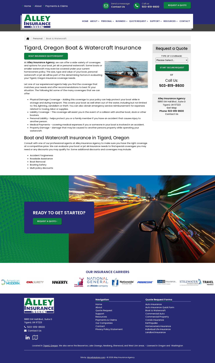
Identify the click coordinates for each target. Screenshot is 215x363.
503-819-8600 (150, 6)
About (38, 6)
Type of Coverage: (171, 56)
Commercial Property (157, 316)
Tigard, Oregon (50, 345)
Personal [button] (106, 21)
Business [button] (121, 21)
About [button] (94, 21)
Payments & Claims (56, 6)
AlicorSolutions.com (96, 357)
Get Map (172, 107)
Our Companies (104, 322)
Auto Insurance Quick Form (159, 307)
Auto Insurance (153, 304)
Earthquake (151, 322)
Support (100, 313)
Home (27, 6)
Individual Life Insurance (158, 329)
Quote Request (104, 310)
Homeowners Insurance (158, 326)
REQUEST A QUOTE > (47, 221)
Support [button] (155, 21)
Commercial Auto (155, 313)
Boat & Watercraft (155, 310)
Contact (184, 21)
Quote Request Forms (158, 299)
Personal (37, 38)
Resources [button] (170, 21)
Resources (101, 316)
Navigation (102, 299)
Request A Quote (177, 5)
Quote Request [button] (138, 21)
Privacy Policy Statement (109, 329)
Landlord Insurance (155, 332)
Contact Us (118, 6)
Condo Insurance (154, 319)
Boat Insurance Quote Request (46, 56)
